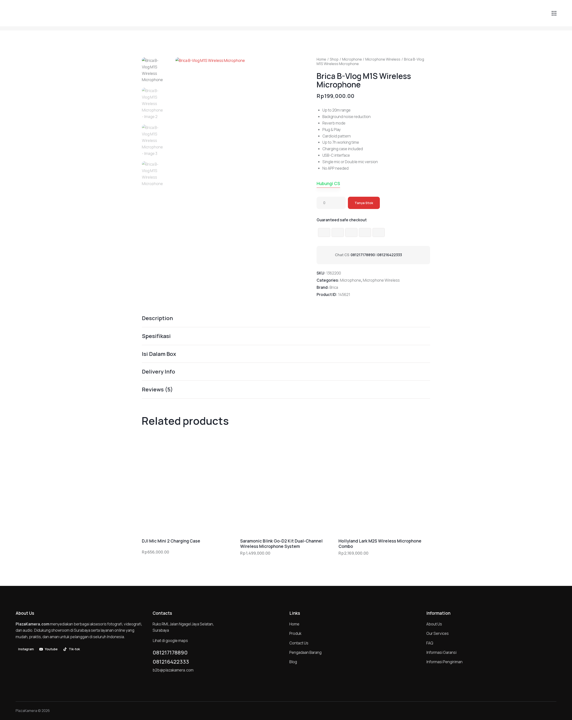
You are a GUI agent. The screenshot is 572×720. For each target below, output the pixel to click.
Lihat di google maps (170, 640)
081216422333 (389, 254)
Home (321, 59)
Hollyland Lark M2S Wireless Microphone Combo (380, 543)
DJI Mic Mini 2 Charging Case (171, 541)
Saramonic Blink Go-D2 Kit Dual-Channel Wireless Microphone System (281, 543)
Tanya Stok (364, 203)
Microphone (352, 59)
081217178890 (363, 254)
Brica (334, 287)
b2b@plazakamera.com (173, 670)
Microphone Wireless (382, 59)
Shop (334, 59)
